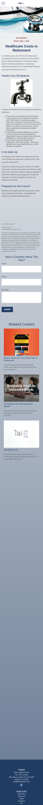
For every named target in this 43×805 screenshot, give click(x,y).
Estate (21, 798)
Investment (21, 796)
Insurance (21, 801)
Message (5, 290)
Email (4, 277)
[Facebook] (21, 785)
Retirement (21, 794)
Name (4, 264)
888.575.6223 (24, 772)
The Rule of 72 (11, 450)
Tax (21, 803)
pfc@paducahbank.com (21, 781)
